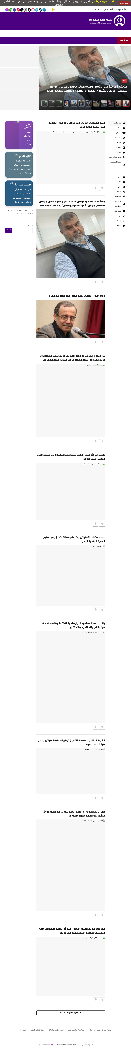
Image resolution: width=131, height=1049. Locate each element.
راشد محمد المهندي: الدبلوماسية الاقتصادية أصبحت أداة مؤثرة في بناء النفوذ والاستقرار (73, 625)
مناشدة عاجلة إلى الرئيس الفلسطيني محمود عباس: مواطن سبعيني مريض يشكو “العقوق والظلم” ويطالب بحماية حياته (71, 203)
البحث (30, 226)
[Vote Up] (102, 188)
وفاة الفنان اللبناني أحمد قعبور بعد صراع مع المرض (76, 295)
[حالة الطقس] (52, 9)
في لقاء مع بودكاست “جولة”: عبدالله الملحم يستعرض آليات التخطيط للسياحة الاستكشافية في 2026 (72, 930)
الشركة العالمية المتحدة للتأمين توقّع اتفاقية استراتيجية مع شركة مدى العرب (71, 742)
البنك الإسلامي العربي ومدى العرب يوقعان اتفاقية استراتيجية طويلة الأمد (77, 124)
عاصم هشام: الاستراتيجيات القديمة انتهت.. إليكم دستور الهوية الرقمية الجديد (74, 539)
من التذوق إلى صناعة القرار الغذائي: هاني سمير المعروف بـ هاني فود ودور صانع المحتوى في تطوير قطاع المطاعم (72, 357)
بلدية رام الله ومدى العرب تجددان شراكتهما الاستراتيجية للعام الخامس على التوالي (71, 456)
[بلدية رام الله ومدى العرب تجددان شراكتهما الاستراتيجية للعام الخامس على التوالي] (70, 491)
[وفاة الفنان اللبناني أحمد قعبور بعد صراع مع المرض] (70, 319)
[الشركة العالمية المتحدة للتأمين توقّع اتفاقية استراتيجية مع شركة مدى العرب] (70, 771)
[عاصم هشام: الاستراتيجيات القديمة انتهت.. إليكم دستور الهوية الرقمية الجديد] (70, 575)
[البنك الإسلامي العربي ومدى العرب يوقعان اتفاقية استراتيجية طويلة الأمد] (70, 157)
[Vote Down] (95, 188)
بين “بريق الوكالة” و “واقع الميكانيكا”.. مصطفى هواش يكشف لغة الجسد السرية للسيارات (74, 813)
